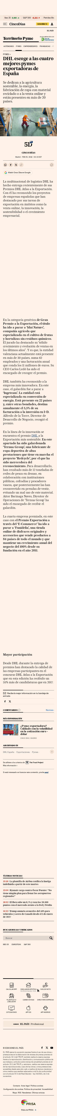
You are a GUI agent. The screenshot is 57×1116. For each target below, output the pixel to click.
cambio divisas (28, 1000)
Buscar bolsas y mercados (17, 930)
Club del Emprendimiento (46, 39)
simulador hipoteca (28, 989)
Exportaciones (23, 752)
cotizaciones (11, 1012)
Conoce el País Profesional (28, 1024)
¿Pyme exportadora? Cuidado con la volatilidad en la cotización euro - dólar (36, 730)
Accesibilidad (47, 1089)
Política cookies (37, 1086)
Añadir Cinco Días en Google (19, 172)
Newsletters (26, 1093)
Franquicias (45, 46)
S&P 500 (27, 18)
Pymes (18, 46)
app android (45, 1012)
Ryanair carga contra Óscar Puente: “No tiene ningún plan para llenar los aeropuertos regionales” (27, 893)
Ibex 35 (8, 18)
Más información (9, 765)
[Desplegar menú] (5, 24)
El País (50, 30)
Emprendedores (30, 46)
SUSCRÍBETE (42, 24)
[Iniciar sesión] (52, 24)
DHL (34, 435)
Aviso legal (25, 1086)
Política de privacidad (32, 1089)
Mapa (15, 1093)
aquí (46, 772)
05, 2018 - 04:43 (32, 157)
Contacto (16, 1086)
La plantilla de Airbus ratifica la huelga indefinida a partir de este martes (27, 883)
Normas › (50, 710)
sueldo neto (45, 989)
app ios (28, 1012)
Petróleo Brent (50, 18)
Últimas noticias (12, 876)
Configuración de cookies (13, 1089)
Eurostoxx (16, 944)
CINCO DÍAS (28, 152)
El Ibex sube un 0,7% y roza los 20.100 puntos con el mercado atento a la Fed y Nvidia (27, 903)
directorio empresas (45, 1000)
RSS (19, 1093)
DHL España (8, 752)
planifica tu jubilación (11, 1000)
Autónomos (8, 46)
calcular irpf (11, 989)
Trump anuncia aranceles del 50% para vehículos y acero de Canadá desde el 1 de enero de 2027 (28, 914)
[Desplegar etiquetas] (52, 752)
